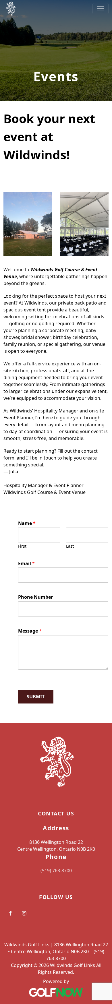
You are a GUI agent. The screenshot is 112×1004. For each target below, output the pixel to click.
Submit (36, 696)
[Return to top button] (100, 712)
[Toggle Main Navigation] (100, 8)
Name (27, 523)
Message (30, 631)
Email (26, 564)
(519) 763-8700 (56, 870)
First (22, 546)
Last (70, 546)
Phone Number (35, 597)
